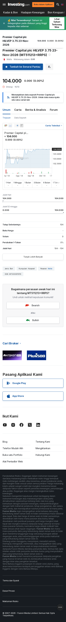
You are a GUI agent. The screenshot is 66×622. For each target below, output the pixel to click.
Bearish (36, 305)
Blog (5, 441)
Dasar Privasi (9, 591)
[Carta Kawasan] (10, 125)
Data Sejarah (20, 118)
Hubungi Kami (43, 455)
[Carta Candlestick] (6, 125)
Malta (50, 269)
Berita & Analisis (35, 109)
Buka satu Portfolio (12, 455)
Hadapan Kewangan (33, 12)
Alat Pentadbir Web (13, 461)
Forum (54, 109)
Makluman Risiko (10, 601)
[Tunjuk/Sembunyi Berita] (21, 125)
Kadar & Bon (10, 12)
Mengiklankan (43, 448)
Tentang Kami (43, 441)
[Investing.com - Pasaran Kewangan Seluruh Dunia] (19, 4)
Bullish (35, 320)
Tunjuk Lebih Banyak (33, 257)
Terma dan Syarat (11, 580)
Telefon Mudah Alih (13, 448)
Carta (17, 109)
